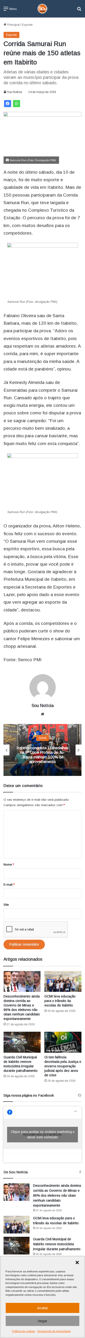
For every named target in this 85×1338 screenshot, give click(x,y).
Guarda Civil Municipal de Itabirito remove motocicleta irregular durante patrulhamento (57, 1244)
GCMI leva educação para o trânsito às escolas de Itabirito (60, 1000)
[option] (42, 750)
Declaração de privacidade (54, 1331)
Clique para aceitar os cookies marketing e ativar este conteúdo (43, 1134)
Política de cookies (23, 1331)
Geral (42, 738)
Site (6, 904)
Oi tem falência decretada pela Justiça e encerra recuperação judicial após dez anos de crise (62, 1066)
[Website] (42, 714)
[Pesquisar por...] (79, 10)
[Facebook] (7, 103)
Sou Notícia (14, 92)
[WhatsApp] (16, 103)
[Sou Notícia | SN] (42, 8)
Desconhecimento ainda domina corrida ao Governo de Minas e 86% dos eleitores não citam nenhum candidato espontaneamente (57, 1195)
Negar (42, 1321)
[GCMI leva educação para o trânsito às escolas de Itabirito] (62, 981)
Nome (9, 864)
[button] (77, 1262)
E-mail (9, 884)
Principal (13, 24)
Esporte (27, 24)
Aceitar (42, 1308)
